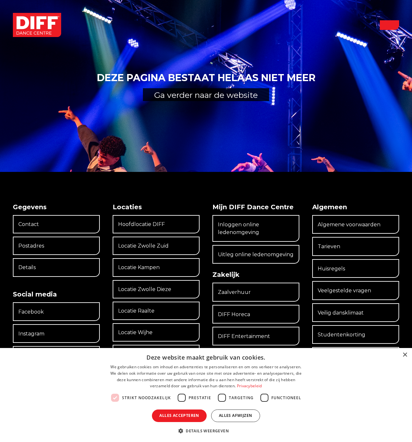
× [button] (404, 355)
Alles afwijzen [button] (235, 415)
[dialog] (206, 395)
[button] (389, 25)
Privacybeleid (249, 386)
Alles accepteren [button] (179, 415)
